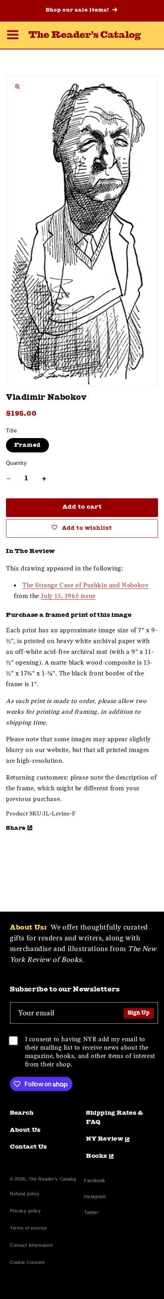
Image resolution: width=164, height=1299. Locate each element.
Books (96, 1156)
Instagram (94, 1197)
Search (22, 1113)
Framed (27, 445)
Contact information (31, 1245)
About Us (25, 1130)
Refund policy (25, 1193)
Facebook (94, 1181)
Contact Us (28, 1147)
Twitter (93, 1213)
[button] (12, 36)
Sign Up (139, 1013)
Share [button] (15, 828)
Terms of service (28, 1228)
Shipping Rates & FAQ (114, 1117)
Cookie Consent (27, 1262)
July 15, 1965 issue (68, 596)
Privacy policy (25, 1210)
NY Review (104, 1139)
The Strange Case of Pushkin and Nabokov (85, 585)
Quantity (16, 463)
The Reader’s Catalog (52, 1179)
